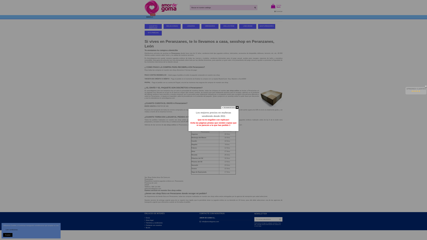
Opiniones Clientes (416, 89)
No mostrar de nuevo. (229, 107)
